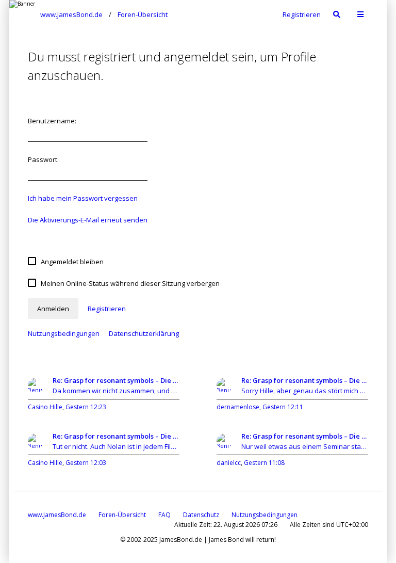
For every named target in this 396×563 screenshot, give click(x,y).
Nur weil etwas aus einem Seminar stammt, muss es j (304, 446)
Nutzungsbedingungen (64, 333)
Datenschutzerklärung (144, 333)
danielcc (229, 462)
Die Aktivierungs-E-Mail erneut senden (87, 219)
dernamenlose (238, 407)
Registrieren (302, 14)
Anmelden (53, 308)
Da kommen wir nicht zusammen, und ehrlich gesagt (116, 390)
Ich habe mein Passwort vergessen (83, 198)
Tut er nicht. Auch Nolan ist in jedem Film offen (116, 446)
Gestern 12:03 (85, 462)
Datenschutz (201, 514)
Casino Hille (45, 407)
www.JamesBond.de (57, 514)
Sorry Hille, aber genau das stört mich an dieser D (304, 390)
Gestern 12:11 (282, 407)
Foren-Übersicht (122, 514)
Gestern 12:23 (85, 407)
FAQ (164, 514)
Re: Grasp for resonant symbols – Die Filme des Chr (116, 380)
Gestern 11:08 (264, 462)
